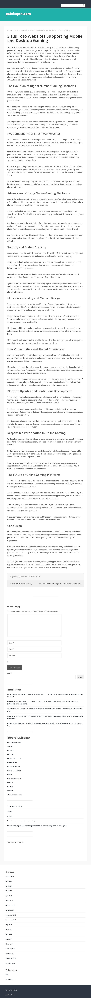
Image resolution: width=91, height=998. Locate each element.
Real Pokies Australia (14, 742)
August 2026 (10, 876)
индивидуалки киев (14, 758)
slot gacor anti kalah (14, 770)
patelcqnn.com (18, 13)
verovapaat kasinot (13, 766)
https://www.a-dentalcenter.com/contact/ (21, 821)
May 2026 (9, 891)
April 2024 (9, 939)
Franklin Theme (10, 994)
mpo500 (10, 787)
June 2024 (9, 930)
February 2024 (10, 949)
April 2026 (9, 896)
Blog (7, 975)
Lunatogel (10, 750)
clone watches (12, 762)
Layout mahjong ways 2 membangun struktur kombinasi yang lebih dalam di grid (36, 826)
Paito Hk (10, 783)
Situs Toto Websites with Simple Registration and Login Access (59, 584)
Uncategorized (22, 30)
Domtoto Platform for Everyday (21, 584)
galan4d (10, 775)
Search (9, 673)
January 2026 (10, 910)
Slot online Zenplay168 (14, 806)
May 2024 (9, 934)
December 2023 (11, 958)
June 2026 (9, 886)
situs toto (22, 59)
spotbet (10, 791)
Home (11, 30)
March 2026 (9, 901)
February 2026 (10, 905)
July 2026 (9, 881)
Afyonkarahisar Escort (14, 795)
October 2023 (10, 963)
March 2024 (9, 944)
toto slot (10, 746)
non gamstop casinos (14, 779)
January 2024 (10, 954)
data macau (11, 754)
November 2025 (11, 920)
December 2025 (11, 915)
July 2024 (9, 925)
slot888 (9, 811)
